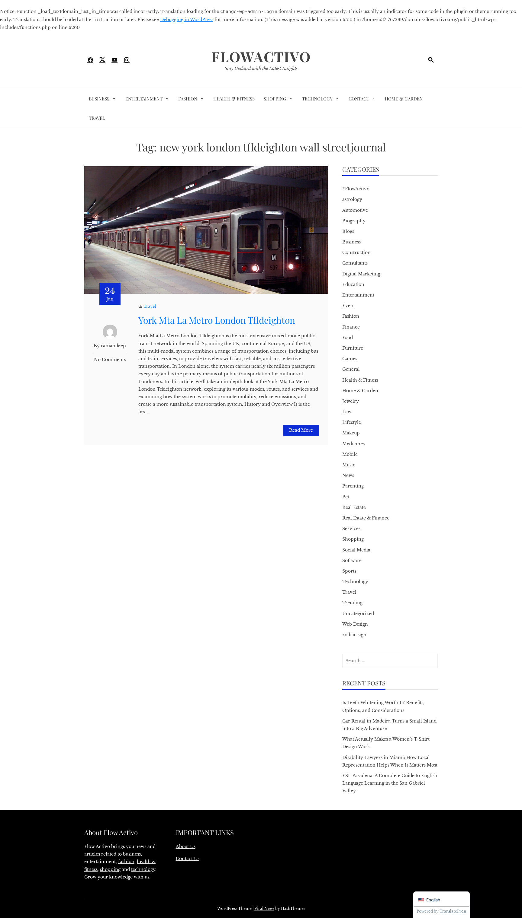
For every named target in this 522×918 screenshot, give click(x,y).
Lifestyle (351, 422)
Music (348, 465)
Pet (345, 497)
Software (352, 560)
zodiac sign (354, 634)
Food (347, 337)
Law (346, 412)
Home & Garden (404, 99)
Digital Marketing (361, 274)
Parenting (353, 486)
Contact (359, 99)
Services (351, 528)
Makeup (351, 433)
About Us (185, 846)
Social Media (356, 550)
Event (348, 305)
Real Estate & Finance (365, 518)
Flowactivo (261, 56)
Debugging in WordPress (186, 19)
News (348, 475)
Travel (97, 118)
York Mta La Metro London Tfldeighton (216, 320)
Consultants (355, 263)
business (132, 854)
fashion (126, 861)
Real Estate (354, 507)
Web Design (355, 624)
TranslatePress (453, 911)
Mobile (350, 454)
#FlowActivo (355, 189)
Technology (317, 99)
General (351, 369)
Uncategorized (358, 613)
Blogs (348, 231)
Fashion (187, 99)
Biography (354, 221)
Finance (351, 327)
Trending (352, 602)
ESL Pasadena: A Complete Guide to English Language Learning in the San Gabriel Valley (389, 783)
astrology (352, 199)
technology (143, 869)
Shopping (275, 99)
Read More (301, 430)
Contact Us (187, 858)
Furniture (352, 348)
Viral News (264, 908)
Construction (356, 252)
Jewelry (350, 401)
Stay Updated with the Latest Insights (261, 68)
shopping (110, 869)
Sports (349, 571)
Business (99, 99)
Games (349, 358)
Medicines (353, 443)
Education (353, 284)
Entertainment (144, 99)
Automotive (355, 210)
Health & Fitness (234, 99)
